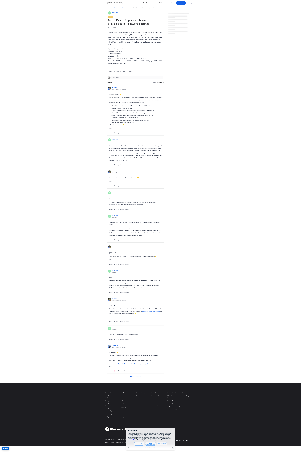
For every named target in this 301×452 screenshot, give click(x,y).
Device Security (125, 414)
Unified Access (109, 398)
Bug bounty (154, 405)
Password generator (111, 411)
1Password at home (127, 8)
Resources (169, 389)
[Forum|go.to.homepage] (115, 3)
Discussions (113, 8)
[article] (135, 110)
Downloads (108, 420)
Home (108, 8)
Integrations (154, 399)
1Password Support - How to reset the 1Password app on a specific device (132, 364)
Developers (154, 389)
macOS (110, 67)
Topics (119, 8)
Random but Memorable (173, 407)
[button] (181, 3)
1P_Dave (114, 87)
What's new (139, 389)
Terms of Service (110, 439)
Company (184, 389)
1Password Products (110, 389)
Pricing (107, 417)
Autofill (122, 393)
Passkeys (123, 404)
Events (148, 3)
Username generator (111, 414)
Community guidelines (173, 410)
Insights (142, 3)
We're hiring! (185, 396)
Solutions (123, 407)
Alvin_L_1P (115, 345)
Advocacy (154, 3)
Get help (161, 3)
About (183, 393)
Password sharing (125, 396)
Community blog (140, 393)
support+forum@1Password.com (151, 311)
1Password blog (171, 401)
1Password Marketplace (173, 404)
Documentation (155, 396)
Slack (152, 402)
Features (123, 389)
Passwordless (124, 411)
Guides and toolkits (172, 393)
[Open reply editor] (135, 77)
